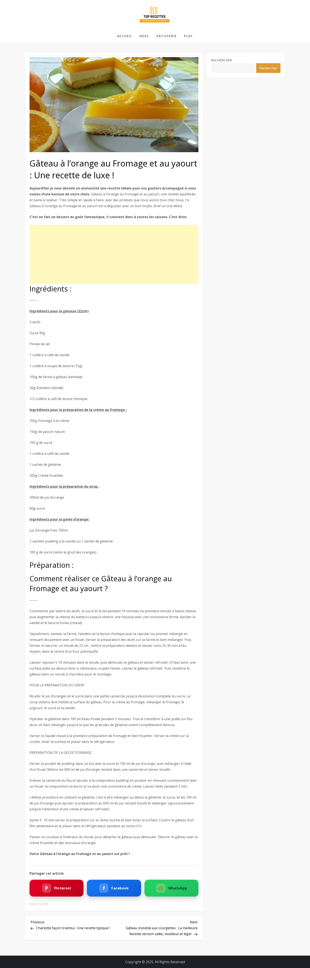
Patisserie (166, 36)
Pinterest (58, 888)
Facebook (116, 888)
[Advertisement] (114, 254)
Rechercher (221, 60)
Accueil (124, 36)
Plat (188, 36)
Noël (144, 36)
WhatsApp (172, 888)
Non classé (39, 904)
